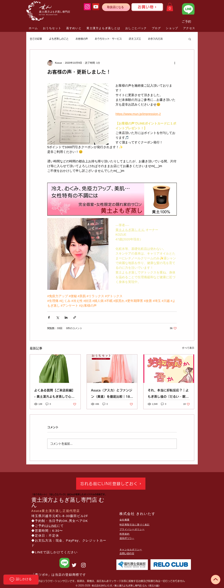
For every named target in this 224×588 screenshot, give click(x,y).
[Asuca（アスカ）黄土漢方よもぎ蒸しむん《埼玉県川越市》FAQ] (55, 368)
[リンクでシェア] (74, 317)
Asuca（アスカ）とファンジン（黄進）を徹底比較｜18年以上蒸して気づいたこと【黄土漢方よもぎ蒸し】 (112, 394)
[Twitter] (74, 565)
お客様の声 (82, 39)
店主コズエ (135, 39)
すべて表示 (188, 347)
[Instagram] (87, 6)
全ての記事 (36, 39)
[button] (169, 7)
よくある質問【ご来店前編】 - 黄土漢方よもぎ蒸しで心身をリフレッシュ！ (54, 394)
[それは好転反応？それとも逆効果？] (169, 368)
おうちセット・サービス (108, 39)
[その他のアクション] (175, 63)
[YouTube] (95, 6)
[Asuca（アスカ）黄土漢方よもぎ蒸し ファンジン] (112, 368)
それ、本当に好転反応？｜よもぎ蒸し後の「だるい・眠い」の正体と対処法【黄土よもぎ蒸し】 (168, 394)
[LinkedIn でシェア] (66, 317)
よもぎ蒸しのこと (59, 39)
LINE (53, 526)
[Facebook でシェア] (49, 317)
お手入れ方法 (155, 39)
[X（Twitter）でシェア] (57, 317)
